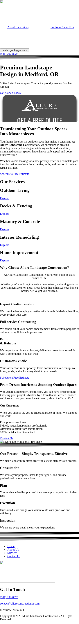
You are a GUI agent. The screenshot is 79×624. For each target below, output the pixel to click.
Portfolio (56, 27)
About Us (13, 27)
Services (23, 27)
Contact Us (67, 27)
